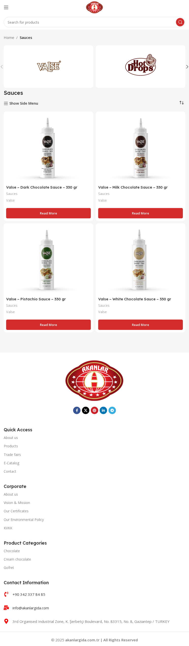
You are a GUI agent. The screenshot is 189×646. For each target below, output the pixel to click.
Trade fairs (12, 454)
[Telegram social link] (112, 410)
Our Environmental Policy (24, 519)
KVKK (8, 528)
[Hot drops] (140, 66)
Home (9, 37)
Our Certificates (16, 511)
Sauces (11, 193)
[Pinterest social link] (94, 410)
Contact (10, 471)
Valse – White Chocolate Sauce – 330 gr (134, 299)
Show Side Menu (23, 103)
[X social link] (85, 410)
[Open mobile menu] (6, 7)
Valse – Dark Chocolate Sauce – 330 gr (41, 187)
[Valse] (48, 66)
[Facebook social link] (76, 410)
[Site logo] (94, 6)
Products (11, 446)
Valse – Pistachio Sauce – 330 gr (36, 299)
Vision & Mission (17, 502)
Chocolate (12, 551)
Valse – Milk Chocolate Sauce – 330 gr (133, 187)
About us (11, 437)
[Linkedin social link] (103, 410)
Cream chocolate (17, 559)
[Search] (180, 22)
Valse (10, 200)
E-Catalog (11, 463)
